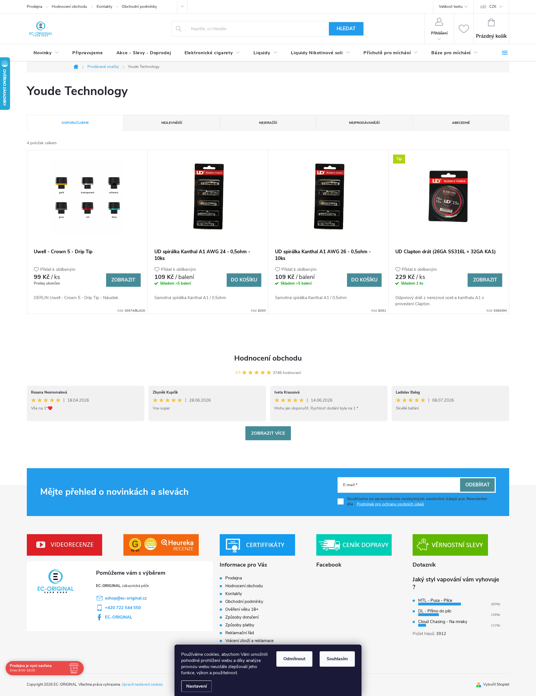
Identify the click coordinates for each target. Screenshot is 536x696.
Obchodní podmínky (139, 6)
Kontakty (104, 6)
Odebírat (477, 485)
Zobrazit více (268, 433)
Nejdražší (268, 122)
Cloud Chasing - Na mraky (442, 621)
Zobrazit (123, 280)
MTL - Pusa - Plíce (435, 600)
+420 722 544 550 (123, 607)
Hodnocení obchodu (69, 6)
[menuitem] (46, 52)
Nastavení (196, 686)
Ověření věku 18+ (242, 609)
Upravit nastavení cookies (142, 684)
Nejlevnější (171, 122)
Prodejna (34, 6)
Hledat (346, 28)
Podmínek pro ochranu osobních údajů (390, 504)
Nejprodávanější (364, 122)
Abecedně (461, 122)
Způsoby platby (239, 625)
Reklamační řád (239, 633)
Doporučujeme (75, 122)
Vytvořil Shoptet (496, 684)
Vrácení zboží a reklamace (249, 640)
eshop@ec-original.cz (126, 598)
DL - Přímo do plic (434, 611)
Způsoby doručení (242, 617)
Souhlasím (337, 659)
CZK (492, 6)
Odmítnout (294, 659)
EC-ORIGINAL (118, 617)
